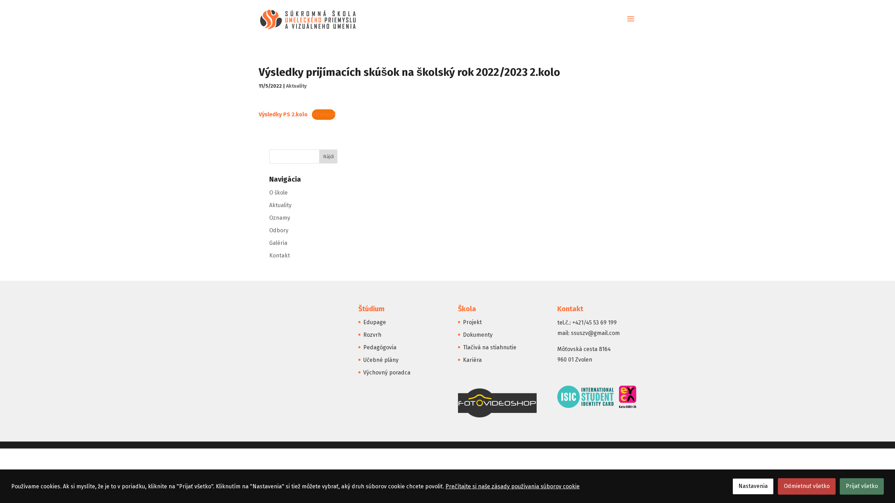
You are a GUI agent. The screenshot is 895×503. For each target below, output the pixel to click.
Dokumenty (478, 334)
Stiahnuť (323, 114)
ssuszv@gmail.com (595, 333)
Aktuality (296, 86)
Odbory (278, 230)
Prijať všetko (862, 486)
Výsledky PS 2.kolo (283, 114)
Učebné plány (381, 360)
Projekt (472, 322)
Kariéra (472, 360)
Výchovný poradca (386, 372)
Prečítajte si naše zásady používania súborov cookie (512, 486)
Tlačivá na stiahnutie (489, 347)
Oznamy (279, 217)
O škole (278, 192)
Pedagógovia (379, 347)
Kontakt (279, 255)
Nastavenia (753, 486)
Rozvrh (372, 334)
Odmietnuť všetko (807, 486)
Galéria (278, 243)
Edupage (374, 322)
